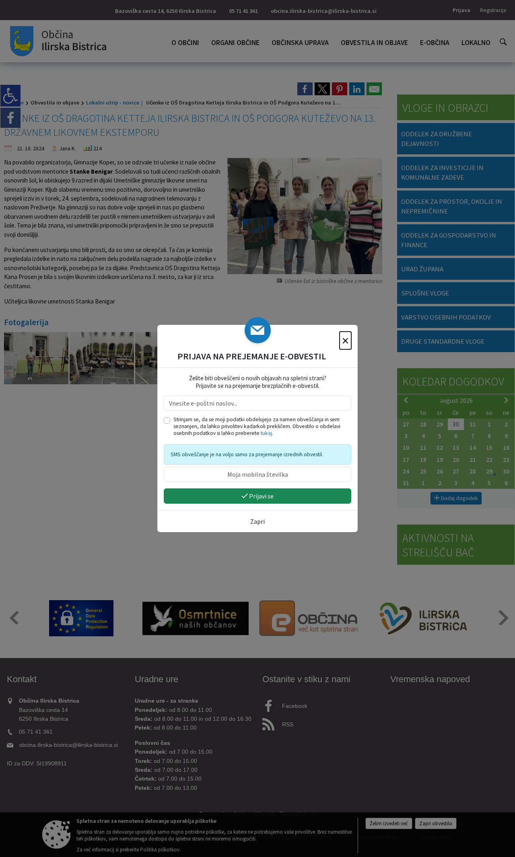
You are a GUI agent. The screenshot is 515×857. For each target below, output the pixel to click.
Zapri (257, 521)
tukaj (266, 433)
